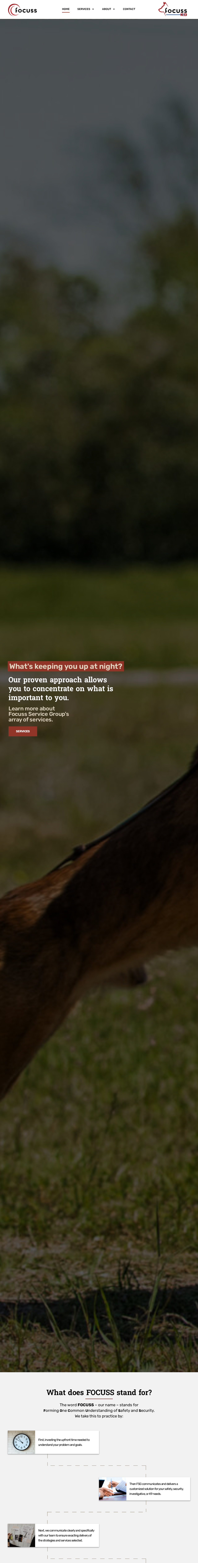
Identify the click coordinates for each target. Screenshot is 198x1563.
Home (66, 9)
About (106, 9)
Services (83, 9)
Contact (129, 9)
